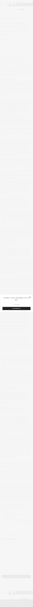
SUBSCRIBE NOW (16, 308)
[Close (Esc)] (30, 297)
